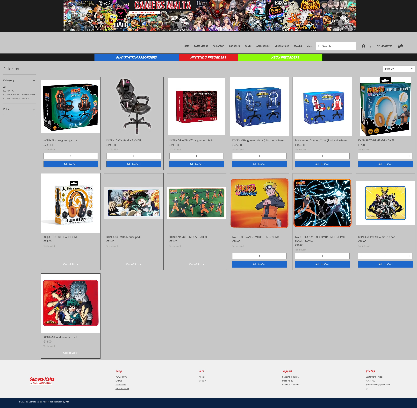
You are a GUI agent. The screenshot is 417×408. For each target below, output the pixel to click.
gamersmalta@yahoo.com (378, 384)
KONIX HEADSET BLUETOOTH (19, 94)
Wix (67, 401)
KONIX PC (8, 90)
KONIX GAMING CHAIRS (16, 98)
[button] (400, 46)
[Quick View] (70, 106)
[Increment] (95, 156)
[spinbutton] (70, 156)
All (4, 86)
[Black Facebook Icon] (367, 389)
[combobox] (399, 68)
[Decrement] (46, 156)
